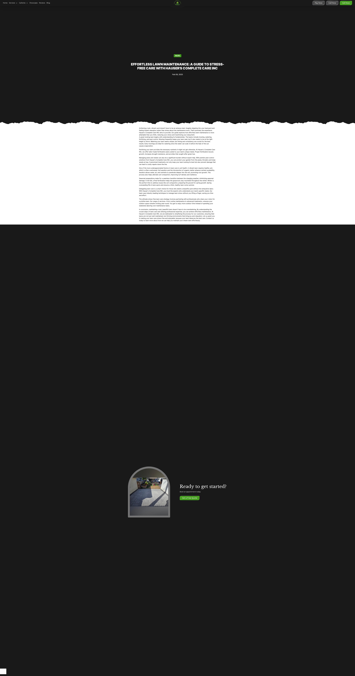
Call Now (346, 3)
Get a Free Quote (189, 498)
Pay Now (318, 3)
